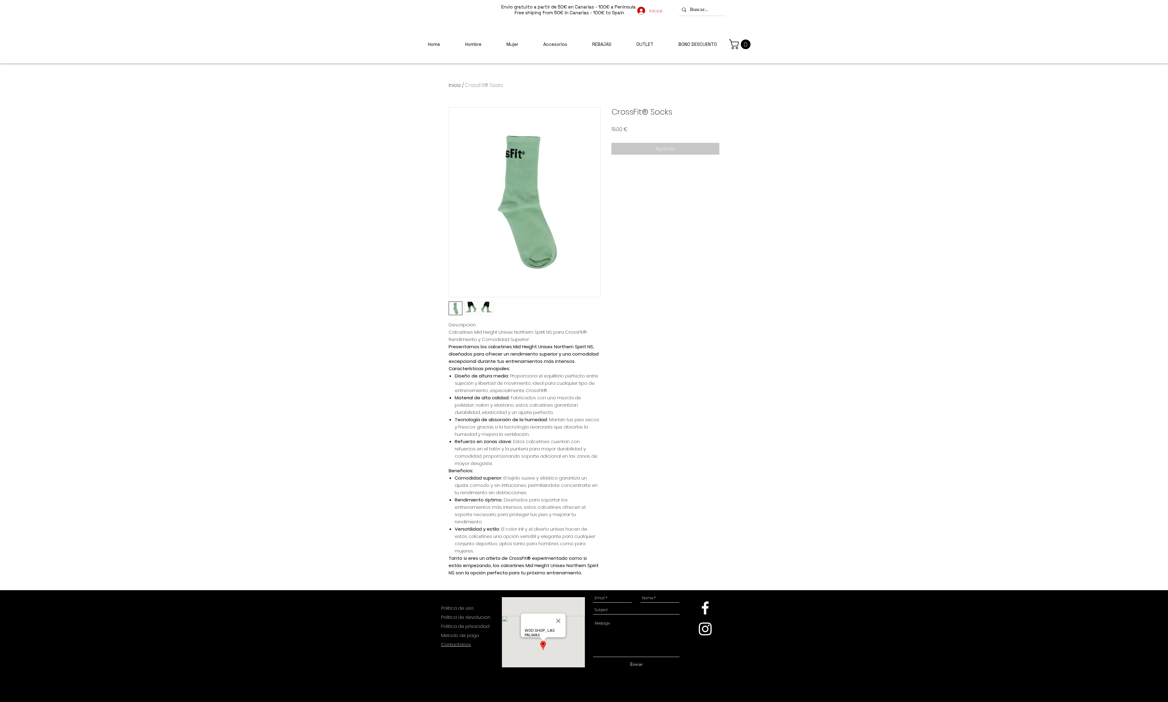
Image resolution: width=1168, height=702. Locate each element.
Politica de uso (458, 608)
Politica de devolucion (465, 617)
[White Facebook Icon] (705, 608)
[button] (741, 44)
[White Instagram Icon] (705, 629)
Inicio (455, 85)
